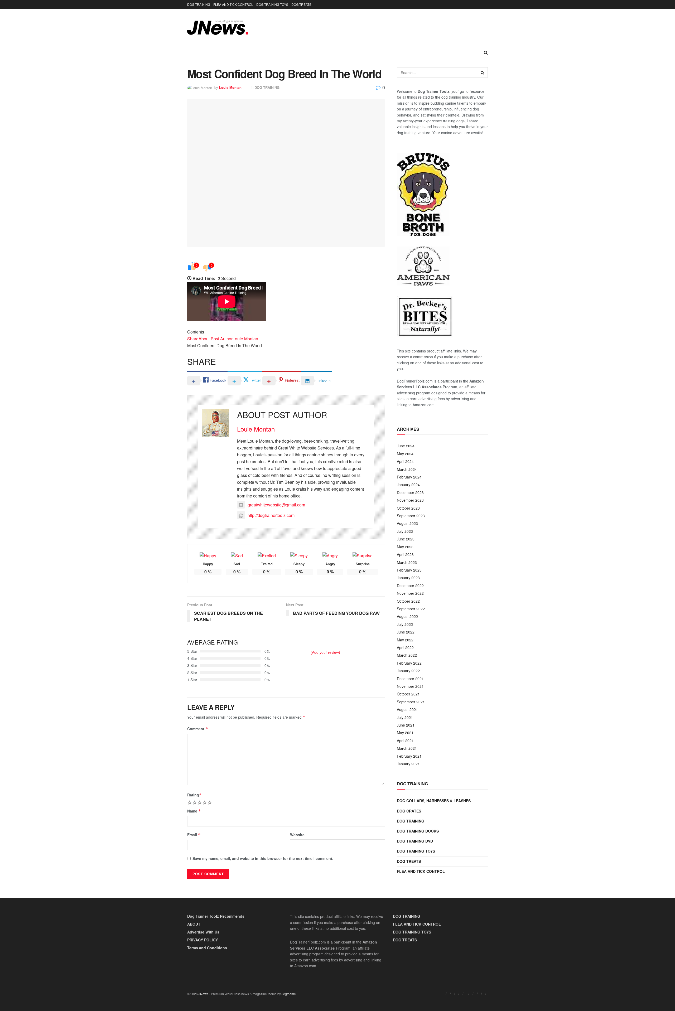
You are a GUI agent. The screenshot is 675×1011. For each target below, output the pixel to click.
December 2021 (410, 678)
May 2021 (405, 732)
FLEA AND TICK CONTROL (233, 4)
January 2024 (408, 484)
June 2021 (405, 725)
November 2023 (410, 500)
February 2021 (409, 756)
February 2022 (409, 663)
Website (297, 834)
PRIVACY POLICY (202, 939)
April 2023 (405, 554)
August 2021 (407, 709)
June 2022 (405, 632)
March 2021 (407, 748)
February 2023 (409, 570)
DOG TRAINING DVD (415, 841)
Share (193, 339)
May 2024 (405, 453)
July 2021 (405, 717)
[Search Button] (486, 52)
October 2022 (408, 601)
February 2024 (409, 477)
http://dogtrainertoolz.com (271, 515)
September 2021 (411, 701)
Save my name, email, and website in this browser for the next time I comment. (262, 858)
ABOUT (193, 924)
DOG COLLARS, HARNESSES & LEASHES (434, 800)
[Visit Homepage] (217, 27)
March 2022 (407, 655)
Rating (194, 794)
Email (194, 834)
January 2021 (408, 763)
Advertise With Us (203, 932)
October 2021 (408, 693)
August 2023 (407, 523)
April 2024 (405, 461)
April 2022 (405, 647)
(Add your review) (325, 652)
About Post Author (216, 339)
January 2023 (408, 577)
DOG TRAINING (198, 4)
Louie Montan (230, 87)
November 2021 (410, 686)
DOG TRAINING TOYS (272, 4)
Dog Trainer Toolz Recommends (215, 916)
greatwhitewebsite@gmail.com (276, 505)
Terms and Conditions (207, 947)
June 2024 (405, 445)
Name (194, 811)
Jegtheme (289, 993)
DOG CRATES (409, 811)
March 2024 (407, 469)
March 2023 (407, 562)
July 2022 (405, 624)
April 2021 (405, 740)
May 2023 (405, 546)
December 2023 (410, 492)
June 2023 (405, 538)
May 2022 (405, 639)
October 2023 (408, 508)
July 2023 (405, 531)
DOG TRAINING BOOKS (418, 831)
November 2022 (410, 593)
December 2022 (410, 585)
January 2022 (408, 670)
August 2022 (407, 616)
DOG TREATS (301, 4)
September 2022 (411, 608)
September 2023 (411, 515)
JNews (203, 993)
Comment (197, 728)
